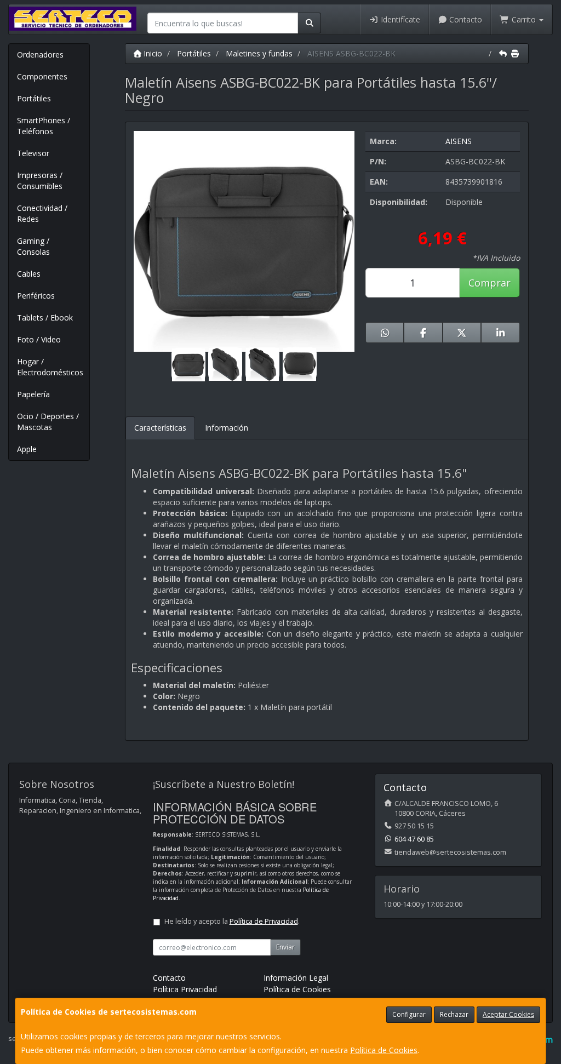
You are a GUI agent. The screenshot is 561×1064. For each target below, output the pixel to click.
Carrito (524, 19)
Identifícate (399, 19)
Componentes (42, 76)
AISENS (458, 141)
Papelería (33, 394)
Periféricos (36, 295)
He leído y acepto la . (232, 921)
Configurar (409, 1014)
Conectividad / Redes (42, 213)
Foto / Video (39, 339)
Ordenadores (40, 54)
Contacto (464, 19)
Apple (27, 449)
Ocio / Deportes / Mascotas (48, 421)
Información (226, 427)
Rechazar (454, 1014)
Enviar (285, 947)
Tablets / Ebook (45, 317)
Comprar (489, 282)
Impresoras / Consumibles (39, 180)
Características (160, 427)
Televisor (33, 153)
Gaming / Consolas (33, 246)
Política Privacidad (185, 989)
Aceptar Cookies (508, 1014)
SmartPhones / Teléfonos (43, 125)
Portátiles (34, 98)
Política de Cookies (383, 1050)
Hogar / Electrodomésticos (50, 366)
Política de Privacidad (264, 921)
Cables (29, 273)
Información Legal (296, 978)
